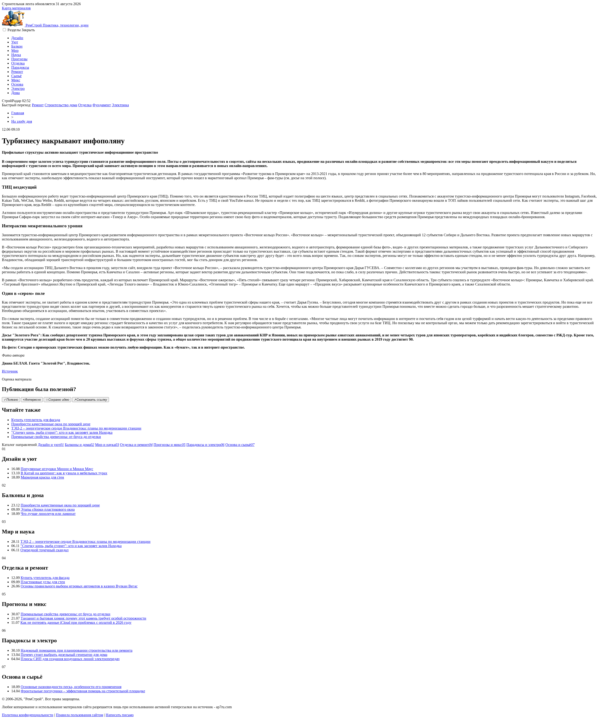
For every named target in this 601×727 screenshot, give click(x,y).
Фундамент (101, 105)
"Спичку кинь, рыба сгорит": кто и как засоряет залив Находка (61, 432)
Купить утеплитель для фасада (35, 420)
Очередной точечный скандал (44, 550)
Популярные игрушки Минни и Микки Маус (57, 469)
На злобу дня (21, 121)
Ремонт (17, 72)
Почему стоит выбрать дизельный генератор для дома (64, 655)
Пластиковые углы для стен (43, 582)
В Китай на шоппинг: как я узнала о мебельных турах (64, 473)
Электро (18, 89)
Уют (14, 42)
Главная (17, 113)
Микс (15, 80)
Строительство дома (61, 105)
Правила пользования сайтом (79, 715)
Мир (15, 51)
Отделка (18, 63)
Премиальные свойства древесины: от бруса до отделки (56, 437)
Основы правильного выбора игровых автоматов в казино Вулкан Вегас (79, 586)
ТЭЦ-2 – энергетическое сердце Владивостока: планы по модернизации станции (76, 428)
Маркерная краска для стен (42, 477)
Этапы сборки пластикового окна (48, 509)
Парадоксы (20, 67)
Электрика (120, 105)
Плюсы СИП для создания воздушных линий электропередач (70, 659)
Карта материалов (16, 8)
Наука (16, 55)
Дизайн (17, 38)
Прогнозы (19, 59)
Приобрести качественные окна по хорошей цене (50, 424)
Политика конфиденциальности (27, 715)
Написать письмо (120, 715)
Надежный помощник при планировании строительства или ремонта (76, 650)
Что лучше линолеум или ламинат (48, 514)
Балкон (17, 46)
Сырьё (16, 76)
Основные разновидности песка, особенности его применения (71, 687)
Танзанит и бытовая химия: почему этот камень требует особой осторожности (83, 618)
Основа (17, 84)
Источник (10, 371)
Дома (15, 93)
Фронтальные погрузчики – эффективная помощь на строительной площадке (83, 691)
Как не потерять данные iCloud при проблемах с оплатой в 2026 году (75, 622)
